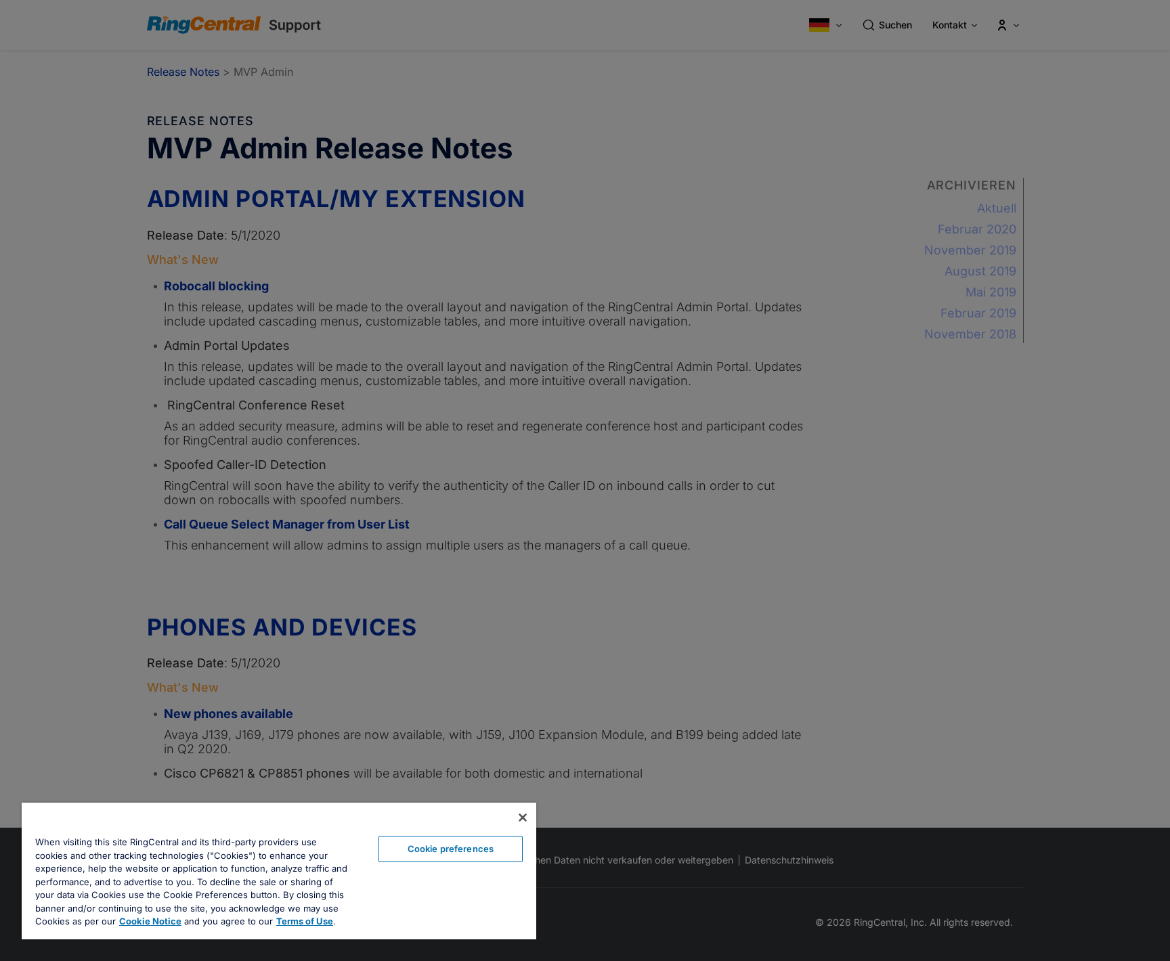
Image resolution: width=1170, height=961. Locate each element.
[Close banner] (523, 817)
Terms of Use (304, 921)
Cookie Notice (150, 921)
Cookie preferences (451, 848)
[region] (279, 871)
